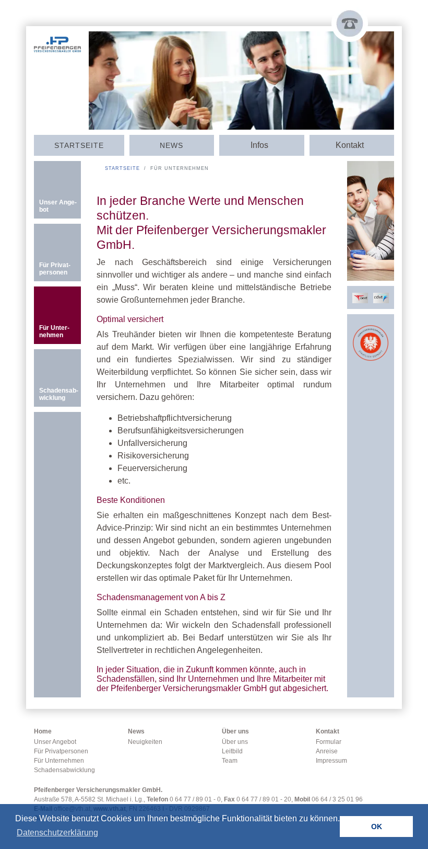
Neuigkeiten (145, 741)
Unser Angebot (55, 741)
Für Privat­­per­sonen (54, 268)
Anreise (327, 751)
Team (229, 760)
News (171, 145)
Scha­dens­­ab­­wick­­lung (58, 394)
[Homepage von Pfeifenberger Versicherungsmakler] (57, 41)
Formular (328, 741)
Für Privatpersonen (61, 751)
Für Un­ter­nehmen (54, 331)
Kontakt (327, 731)
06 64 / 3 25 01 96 (337, 799)
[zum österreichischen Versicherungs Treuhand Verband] (360, 297)
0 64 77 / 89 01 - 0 (195, 799)
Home (43, 731)
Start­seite (79, 145)
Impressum (331, 760)
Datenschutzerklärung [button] (57, 832)
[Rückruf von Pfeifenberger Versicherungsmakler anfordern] (349, 23)
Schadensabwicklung (64, 770)
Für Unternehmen (59, 760)
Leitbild (232, 751)
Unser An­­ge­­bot (58, 206)
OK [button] (376, 826)
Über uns (235, 731)
